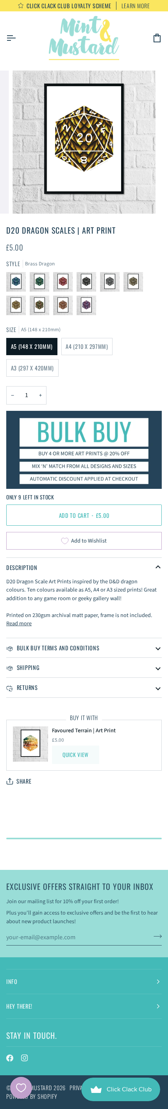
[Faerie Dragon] (86, 307)
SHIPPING (27, 667)
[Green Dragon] (41, 284)
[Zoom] (27, 199)
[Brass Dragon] (18, 307)
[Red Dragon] (65, 284)
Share (24, 781)
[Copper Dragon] (65, 307)
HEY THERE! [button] (19, 1006)
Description (22, 567)
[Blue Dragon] (18, 284)
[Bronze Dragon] (41, 307)
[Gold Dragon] (135, 284)
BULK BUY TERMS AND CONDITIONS (57, 648)
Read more (19, 623)
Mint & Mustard (32, 1088)
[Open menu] (18, 38)
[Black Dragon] (88, 284)
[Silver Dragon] (111, 284)
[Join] (155, 936)
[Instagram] (24, 1058)
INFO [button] (12, 981)
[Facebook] (9, 1058)
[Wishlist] (21, 1088)
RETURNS (26, 687)
